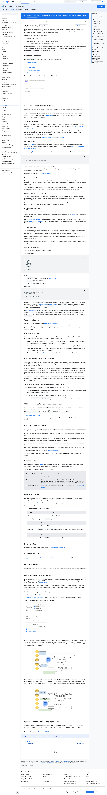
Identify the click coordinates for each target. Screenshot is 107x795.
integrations (31, 144)
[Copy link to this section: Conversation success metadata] (47, 193)
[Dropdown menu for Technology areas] (31, 1)
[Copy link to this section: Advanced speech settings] (46, 553)
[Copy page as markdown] (44, 26)
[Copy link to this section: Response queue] (39, 564)
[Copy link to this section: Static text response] (39, 121)
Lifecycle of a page (42, 582)
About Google (24, 788)
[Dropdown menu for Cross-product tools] (46, 1)
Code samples (67, 778)
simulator (39, 595)
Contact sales (24, 781)
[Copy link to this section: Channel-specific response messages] (55, 358)
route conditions (52, 278)
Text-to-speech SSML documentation (47, 732)
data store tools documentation (57, 547)
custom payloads (34, 429)
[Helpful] (83, 22)
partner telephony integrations (33, 219)
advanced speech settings (34, 557)
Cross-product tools (39, 1)
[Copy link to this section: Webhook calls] (37, 461)
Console (84, 1)
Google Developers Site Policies (45, 762)
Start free (101, 6)
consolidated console (32, 17)
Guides (12, 9)
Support (26, 9)
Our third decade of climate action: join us (59, 788)
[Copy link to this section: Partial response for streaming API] (52, 575)
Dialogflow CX (19, 6)
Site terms (36, 788)
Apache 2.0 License (25, 762)
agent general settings (53, 450)
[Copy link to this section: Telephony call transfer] (41, 320)
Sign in (103, 1)
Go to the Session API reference (33, 415)
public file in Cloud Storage (36, 221)
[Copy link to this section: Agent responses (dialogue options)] (54, 105)
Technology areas (24, 1)
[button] (9, 51)
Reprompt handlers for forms (34, 73)
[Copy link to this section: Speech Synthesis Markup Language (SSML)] (60, 722)
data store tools (64, 337)
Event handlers (31, 67)
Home (25, 21)
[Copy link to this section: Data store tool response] (42, 334)
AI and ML (39, 21)
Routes (29, 65)
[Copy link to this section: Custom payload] (36, 142)
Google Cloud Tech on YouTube (93, 783)
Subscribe (89, 792)
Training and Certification (70, 783)
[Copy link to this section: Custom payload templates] (47, 425)
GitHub (65, 774)
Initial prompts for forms (33, 70)
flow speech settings (67, 557)
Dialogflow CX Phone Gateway (52, 323)
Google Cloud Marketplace (27, 778)
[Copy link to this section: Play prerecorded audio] (41, 209)
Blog (87, 774)
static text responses (45, 353)
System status (46, 781)
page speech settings (55, 557)
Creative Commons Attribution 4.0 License (61, 761)
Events (87, 776)
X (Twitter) (88, 778)
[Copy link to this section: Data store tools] (38, 544)
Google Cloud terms (44, 788)
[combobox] (71, 1)
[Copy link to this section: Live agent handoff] (38, 178)
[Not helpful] (85, 22)
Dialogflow (8, 6)
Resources (33, 9)
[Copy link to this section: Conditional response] (40, 247)
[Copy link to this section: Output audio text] (37, 227)
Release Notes (46, 778)
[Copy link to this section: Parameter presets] (40, 494)
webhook (41, 464)
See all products (25, 774)
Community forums (47, 774)
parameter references (47, 137)
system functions (62, 137)
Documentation (32, 21)
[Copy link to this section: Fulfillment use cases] (42, 56)
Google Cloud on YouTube (91, 781)
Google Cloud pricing (26, 776)
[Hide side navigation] (17, 792)
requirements (73, 214)
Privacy (30, 788)
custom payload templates (44, 173)
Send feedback (81, 25)
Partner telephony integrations (35, 597)
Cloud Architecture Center (70, 781)
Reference (19, 9)
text (41, 230)
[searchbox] (10, 14)
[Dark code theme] (85, 156)
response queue (28, 111)
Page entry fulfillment (32, 62)
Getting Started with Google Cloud (72, 776)
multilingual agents (31, 310)
